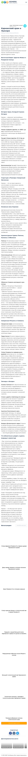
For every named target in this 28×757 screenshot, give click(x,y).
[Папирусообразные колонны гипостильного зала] (14, 708)
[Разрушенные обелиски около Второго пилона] (14, 643)
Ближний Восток (14, 33)
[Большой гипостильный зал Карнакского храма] (14, 665)
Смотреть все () (21, 525)
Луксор (3, 33)
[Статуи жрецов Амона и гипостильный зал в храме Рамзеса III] (14, 600)
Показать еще (14, 723)
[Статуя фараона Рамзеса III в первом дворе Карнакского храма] (14, 536)
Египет (8, 33)
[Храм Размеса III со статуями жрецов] (14, 579)
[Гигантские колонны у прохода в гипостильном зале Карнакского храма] (14, 686)
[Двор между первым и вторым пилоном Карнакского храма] (14, 557)
